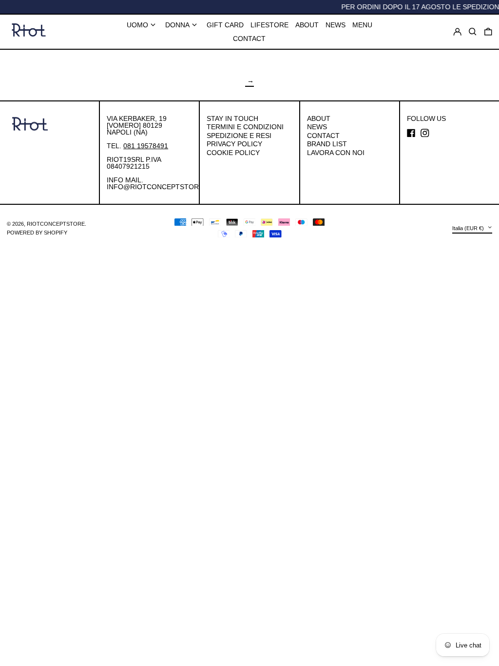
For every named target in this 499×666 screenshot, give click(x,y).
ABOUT (318, 118)
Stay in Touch (232, 118)
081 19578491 (145, 146)
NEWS (317, 127)
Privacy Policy (234, 144)
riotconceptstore (56, 224)
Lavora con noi (336, 153)
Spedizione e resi (239, 135)
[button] (488, 31)
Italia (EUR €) (468, 228)
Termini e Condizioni (245, 127)
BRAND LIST (327, 144)
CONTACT (323, 135)
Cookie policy (233, 153)
